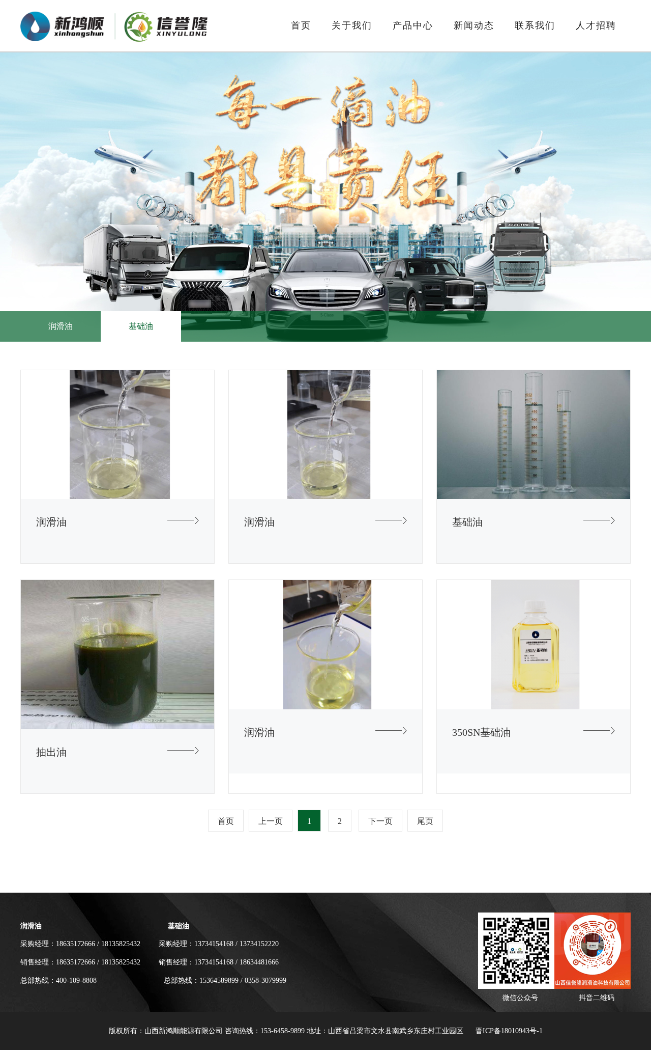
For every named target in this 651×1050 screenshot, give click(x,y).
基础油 (141, 326)
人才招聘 (596, 25)
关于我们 (352, 25)
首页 (301, 25)
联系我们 (535, 25)
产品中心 (413, 25)
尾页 (425, 821)
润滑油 (60, 326)
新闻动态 (474, 25)
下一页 (380, 821)
